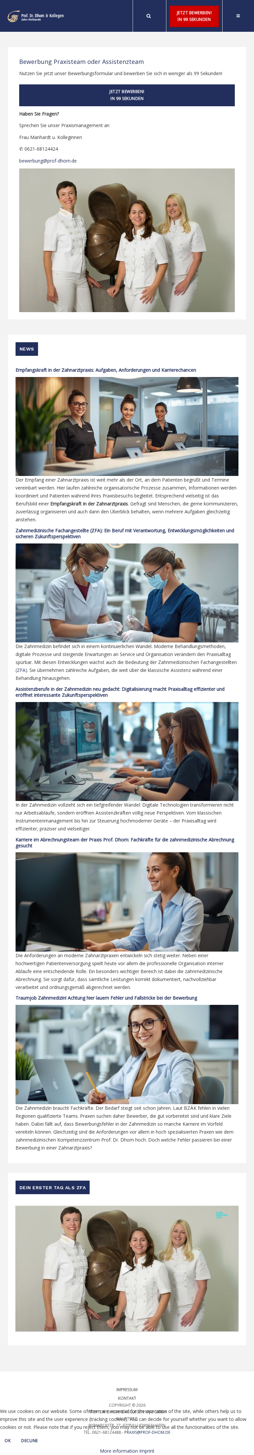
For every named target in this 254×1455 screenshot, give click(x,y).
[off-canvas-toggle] (238, 16)
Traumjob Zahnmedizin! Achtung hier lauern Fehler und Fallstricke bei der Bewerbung (106, 998)
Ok (8, 1440)
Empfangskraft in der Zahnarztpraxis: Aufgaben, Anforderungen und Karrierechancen (106, 370)
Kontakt (127, 1398)
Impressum (127, 1389)
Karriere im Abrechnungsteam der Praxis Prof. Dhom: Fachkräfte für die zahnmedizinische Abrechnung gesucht (125, 842)
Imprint (146, 1451)
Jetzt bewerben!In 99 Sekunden (194, 16)
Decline (29, 1440)
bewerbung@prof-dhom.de (48, 161)
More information (119, 1451)
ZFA (21, 670)
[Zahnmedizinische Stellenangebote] (36, 16)
